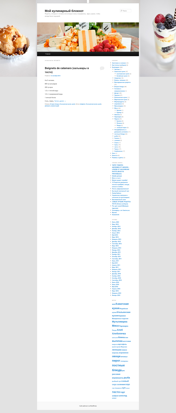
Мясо (116, 108)
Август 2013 (116, 233)
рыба (73, 104)
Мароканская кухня (120, 99)
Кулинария (115, 67)
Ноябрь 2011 (116, 254)
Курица (119, 112)
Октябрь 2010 (116, 278)
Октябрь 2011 (116, 256)
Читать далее (60, 101)
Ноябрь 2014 (116, 226)
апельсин (115, 337)
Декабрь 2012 (116, 241)
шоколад (123, 395)
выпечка (117, 341)
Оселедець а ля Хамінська (121, 210)
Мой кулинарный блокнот (64, 10)
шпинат (114, 398)
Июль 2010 (115, 282)
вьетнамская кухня (123, 74)
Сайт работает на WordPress (88, 406)
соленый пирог (122, 127)
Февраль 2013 (116, 239)
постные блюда (119, 134)
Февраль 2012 (116, 248)
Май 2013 (115, 235)
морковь (115, 353)
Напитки (117, 114)
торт (122, 392)
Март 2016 (115, 224)
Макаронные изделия (120, 318)
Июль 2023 (115, 222)
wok (113, 304)
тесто (116, 147)
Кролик (119, 110)
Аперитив (117, 78)
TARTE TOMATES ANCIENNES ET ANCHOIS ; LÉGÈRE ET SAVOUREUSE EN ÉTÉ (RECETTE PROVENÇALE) (120, 169)
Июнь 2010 (115, 284)
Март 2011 (115, 267)
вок (126, 337)
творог (128, 388)
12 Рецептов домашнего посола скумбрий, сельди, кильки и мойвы (120, 184)
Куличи (119, 121)
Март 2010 (115, 291)
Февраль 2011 (116, 269)
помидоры (124, 361)
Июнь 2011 (115, 261)
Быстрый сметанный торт (120, 191)
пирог (116, 360)
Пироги (116, 119)
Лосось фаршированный (120, 189)
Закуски (117, 95)
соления (117, 140)
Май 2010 (115, 287)
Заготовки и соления (119, 63)
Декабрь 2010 (116, 274)
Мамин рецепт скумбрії (119, 180)
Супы (116, 145)
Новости (115, 155)
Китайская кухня (122, 76)
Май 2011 (115, 263)
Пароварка (117, 117)
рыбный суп (116, 381)
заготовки (127, 341)
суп (124, 387)
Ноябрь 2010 (116, 276)
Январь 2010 (116, 295)
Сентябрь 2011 (117, 259)
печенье (124, 356)
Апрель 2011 (116, 265)
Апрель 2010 (116, 289)
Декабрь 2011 (116, 252)
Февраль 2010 (116, 293)
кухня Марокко (122, 347)
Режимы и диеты (117, 157)
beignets (82, 104)
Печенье (119, 123)
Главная (47, 54)
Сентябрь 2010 (117, 280)
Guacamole (115, 215)
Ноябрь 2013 (116, 231)
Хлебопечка (118, 151)
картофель (122, 344)
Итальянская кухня (65, 104)
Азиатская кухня (119, 71)
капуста (115, 344)
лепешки (116, 349)
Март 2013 (115, 237)
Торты (116, 149)
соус (127, 384)
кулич (114, 347)
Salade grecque (117, 176)
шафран (115, 395)
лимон (124, 350)
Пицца (119, 125)
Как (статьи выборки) (119, 65)
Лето (113, 153)
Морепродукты (119, 102)
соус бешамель (117, 388)
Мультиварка (118, 106)
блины (121, 337)
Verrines (117, 69)
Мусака (114, 212)
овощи (116, 356)
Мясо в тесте (116, 178)
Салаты (116, 138)
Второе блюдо (54, 104)
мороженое (118, 104)
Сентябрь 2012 (117, 244)
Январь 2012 (116, 250)
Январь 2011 (116, 271)
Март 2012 (115, 246)
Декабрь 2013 (116, 228)
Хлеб (120, 329)
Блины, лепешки (119, 80)
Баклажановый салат (119, 199)
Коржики (122, 315)
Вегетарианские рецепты (122, 82)
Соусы (116, 143)
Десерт (116, 93)
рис (123, 370)
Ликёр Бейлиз (116, 193)
